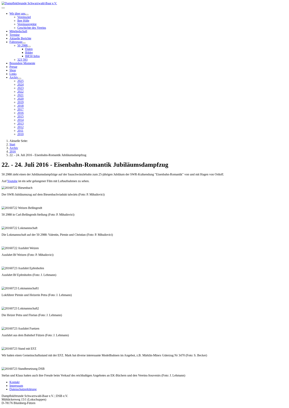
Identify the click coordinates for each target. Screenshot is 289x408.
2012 (20, 127)
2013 (20, 123)
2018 (20, 105)
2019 (20, 102)
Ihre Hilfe (23, 20)
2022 (20, 91)
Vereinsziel (24, 17)
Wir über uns (17, 13)
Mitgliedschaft (18, 31)
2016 (20, 113)
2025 (20, 81)
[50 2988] (29, 46)
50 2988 (22, 45)
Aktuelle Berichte (20, 38)
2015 (20, 116)
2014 (20, 120)
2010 (20, 134)
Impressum (16, 385)
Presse (13, 66)
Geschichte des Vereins (31, 27)
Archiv (13, 77)
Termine (14, 34)
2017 (20, 109)
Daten (29, 49)
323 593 (22, 59)
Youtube (12, 181)
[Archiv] (19, 78)
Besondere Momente (22, 63)
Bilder (29, 52)
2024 (20, 84)
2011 (20, 130)
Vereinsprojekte (27, 24)
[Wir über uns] (27, 14)
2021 (20, 95)
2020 (20, 98)
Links (13, 73)
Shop (12, 70)
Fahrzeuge (15, 42)
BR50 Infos (32, 56)
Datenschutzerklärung (23, 389)
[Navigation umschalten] (3, 7)
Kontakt (14, 382)
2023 (20, 88)
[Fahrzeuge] (24, 43)
